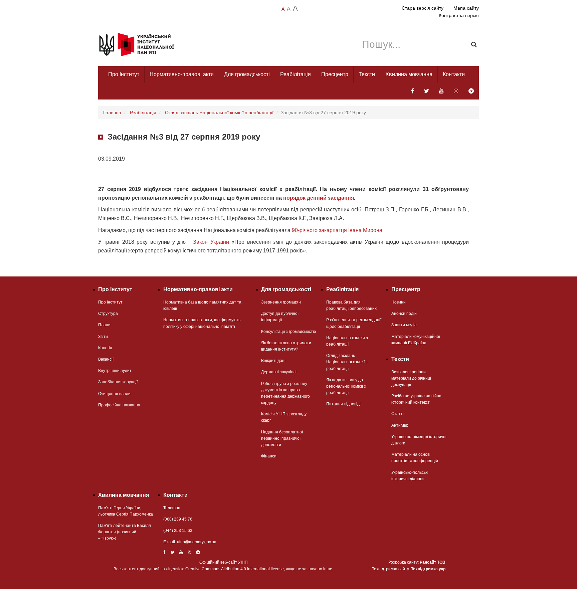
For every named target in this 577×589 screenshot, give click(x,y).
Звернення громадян (281, 302)
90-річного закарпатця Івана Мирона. (338, 230)
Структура (108, 313)
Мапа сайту (466, 8)
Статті (397, 413)
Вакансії (106, 359)
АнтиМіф (399, 425)
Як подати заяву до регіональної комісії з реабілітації (346, 386)
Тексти (367, 74)
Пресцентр (334, 74)
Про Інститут (123, 74)
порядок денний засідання (318, 198)
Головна (112, 112)
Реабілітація (295, 74)
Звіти (103, 336)
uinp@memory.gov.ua (196, 542)
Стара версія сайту (422, 8)
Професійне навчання (119, 405)
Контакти (454, 74)
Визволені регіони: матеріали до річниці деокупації (411, 378)
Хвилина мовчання (408, 74)
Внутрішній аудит (115, 370)
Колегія (105, 348)
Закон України (211, 242)
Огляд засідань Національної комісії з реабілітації (219, 112)
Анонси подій (404, 313)
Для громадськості (247, 74)
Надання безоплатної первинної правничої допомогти (282, 438)
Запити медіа (404, 325)
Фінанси (268, 456)
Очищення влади (114, 393)
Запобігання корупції (118, 382)
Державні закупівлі (279, 372)
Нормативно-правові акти (182, 74)
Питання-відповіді (343, 404)
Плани (104, 325)
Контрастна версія (459, 15)
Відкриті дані (273, 360)
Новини (398, 302)
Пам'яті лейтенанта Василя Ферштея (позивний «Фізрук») (124, 532)
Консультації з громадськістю (288, 331)
